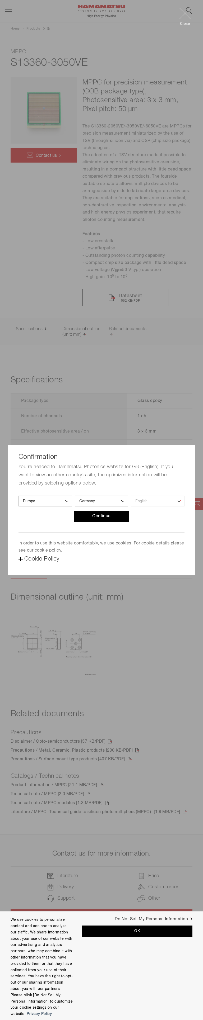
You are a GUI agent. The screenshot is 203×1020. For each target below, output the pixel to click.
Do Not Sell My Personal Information (151, 919)
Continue (101, 516)
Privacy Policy (39, 1014)
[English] (157, 501)
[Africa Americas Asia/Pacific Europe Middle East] (45, 501)
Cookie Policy (41, 559)
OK (137, 931)
